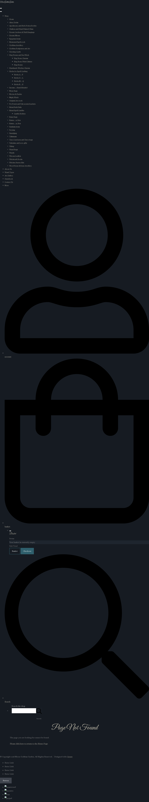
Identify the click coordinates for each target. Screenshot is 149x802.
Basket (15, 551)
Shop (6, 16)
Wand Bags (13, 149)
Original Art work (15, 100)
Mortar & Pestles (15, 94)
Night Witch (13, 97)
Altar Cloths (13, 22)
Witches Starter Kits (16, 162)
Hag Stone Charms (21, 58)
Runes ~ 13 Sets (15, 120)
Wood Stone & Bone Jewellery (20, 166)
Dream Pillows (14, 35)
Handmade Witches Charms (19, 68)
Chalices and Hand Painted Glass (21, 29)
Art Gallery (9, 175)
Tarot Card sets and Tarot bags (21, 140)
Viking (11, 146)
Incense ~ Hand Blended (18, 87)
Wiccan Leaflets (15, 156)
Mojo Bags (13, 91)
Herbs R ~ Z (18, 84)
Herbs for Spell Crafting (18, 71)
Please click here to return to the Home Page (29, 743)
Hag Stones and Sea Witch (19, 55)
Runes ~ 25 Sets (15, 123)
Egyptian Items (14, 39)
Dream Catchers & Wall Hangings (21, 32)
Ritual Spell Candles (16, 110)
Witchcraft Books (15, 159)
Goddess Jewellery (16, 45)
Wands (11, 153)
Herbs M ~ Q (19, 81)
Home (11, 19)
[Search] (39, 710)
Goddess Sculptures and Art (19, 48)
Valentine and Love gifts (18, 143)
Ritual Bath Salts (15, 107)
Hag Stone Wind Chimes (23, 61)
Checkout (27, 551)
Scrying (12, 130)
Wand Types (9, 172)
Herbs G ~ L (18, 78)
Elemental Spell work (17, 42)
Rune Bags (13, 117)
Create (70, 756)
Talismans (13, 136)
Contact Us (9, 182)
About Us (8, 169)
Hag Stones (18, 65)
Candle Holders (19, 114)
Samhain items (14, 127)
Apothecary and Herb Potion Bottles (22, 26)
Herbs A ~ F (18, 74)
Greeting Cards (15, 52)
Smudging (13, 133)
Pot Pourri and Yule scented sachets (22, 104)
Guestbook (9, 179)
